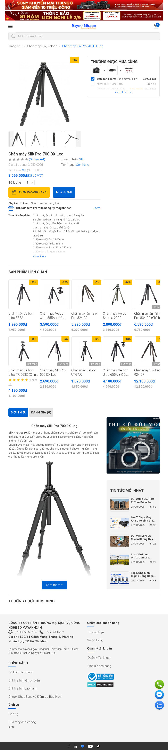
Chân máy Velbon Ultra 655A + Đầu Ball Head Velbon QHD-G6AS (115, 372)
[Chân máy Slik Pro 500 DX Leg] (55, 351)
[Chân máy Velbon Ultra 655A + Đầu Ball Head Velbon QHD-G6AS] (118, 351)
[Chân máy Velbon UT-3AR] (86, 351)
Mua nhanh (64, 192)
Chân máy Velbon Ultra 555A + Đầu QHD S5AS (52, 316)
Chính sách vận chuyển (24, 680)
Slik (81, 159)
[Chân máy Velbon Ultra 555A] (23, 294)
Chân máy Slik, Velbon (42, 46)
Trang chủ (15, 46)
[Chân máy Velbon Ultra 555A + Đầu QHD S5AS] (55, 294)
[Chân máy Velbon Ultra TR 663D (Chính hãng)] (23, 351)
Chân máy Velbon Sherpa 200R (115, 316)
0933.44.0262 (55, 632)
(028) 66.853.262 (26, 632)
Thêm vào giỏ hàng (33, 192)
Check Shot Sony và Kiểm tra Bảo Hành (35, 697)
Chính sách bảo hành (22, 688)
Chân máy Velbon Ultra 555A (21, 316)
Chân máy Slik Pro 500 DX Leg (53, 372)
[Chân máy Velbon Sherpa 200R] (118, 294)
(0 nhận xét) (37, 159)
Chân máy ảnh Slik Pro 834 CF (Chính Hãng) (147, 316)
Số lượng (14, 182)
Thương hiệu (95, 632)
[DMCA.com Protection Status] (100, 684)
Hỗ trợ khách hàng (20, 672)
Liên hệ (13, 714)
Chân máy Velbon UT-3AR (83, 372)
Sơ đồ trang (95, 640)
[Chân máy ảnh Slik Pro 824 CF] (86, 294)
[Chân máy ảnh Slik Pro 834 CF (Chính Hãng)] (149, 294)
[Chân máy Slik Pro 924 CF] (149, 351)
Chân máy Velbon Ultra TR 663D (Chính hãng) (22, 372)
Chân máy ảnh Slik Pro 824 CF (84, 316)
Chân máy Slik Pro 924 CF (147, 372)
